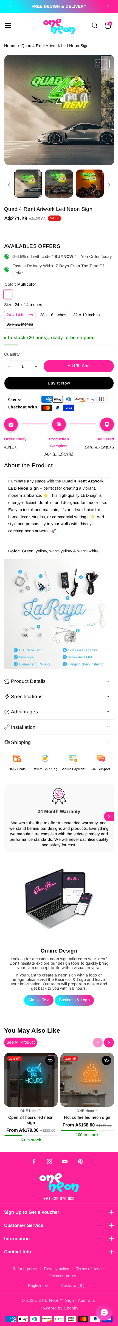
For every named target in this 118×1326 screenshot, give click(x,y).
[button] (8, 26)
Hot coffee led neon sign (87, 1117)
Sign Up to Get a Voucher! (32, 1212)
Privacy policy (56, 1269)
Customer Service (23, 1225)
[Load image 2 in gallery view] (59, 184)
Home (9, 45)
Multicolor (8, 294)
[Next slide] (107, 6)
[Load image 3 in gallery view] (90, 184)
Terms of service (91, 1269)
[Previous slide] (10, 6)
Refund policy (24, 1269)
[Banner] (59, 614)
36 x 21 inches (21, 325)
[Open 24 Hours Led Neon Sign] (31, 1080)
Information (17, 1238)
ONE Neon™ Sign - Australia (66, 1300)
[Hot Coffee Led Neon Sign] (87, 1080)
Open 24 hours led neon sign (31, 1120)
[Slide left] (9, 185)
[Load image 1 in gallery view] (28, 184)
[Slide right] (109, 185)
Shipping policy (62, 1276)
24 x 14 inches (21, 315)
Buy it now (59, 383)
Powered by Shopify (59, 1308)
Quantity (12, 354)
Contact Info (17, 1251)
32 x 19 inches (87, 315)
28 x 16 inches (54, 315)
